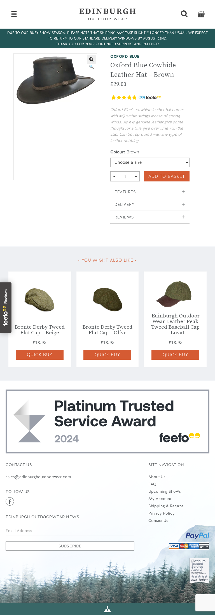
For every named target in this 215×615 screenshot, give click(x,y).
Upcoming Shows (164, 491)
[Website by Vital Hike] (107, 609)
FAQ (152, 484)
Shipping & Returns (166, 505)
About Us (156, 476)
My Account (159, 498)
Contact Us (158, 520)
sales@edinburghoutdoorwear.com (38, 476)
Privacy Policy (161, 513)
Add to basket (166, 176)
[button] (91, 59)
